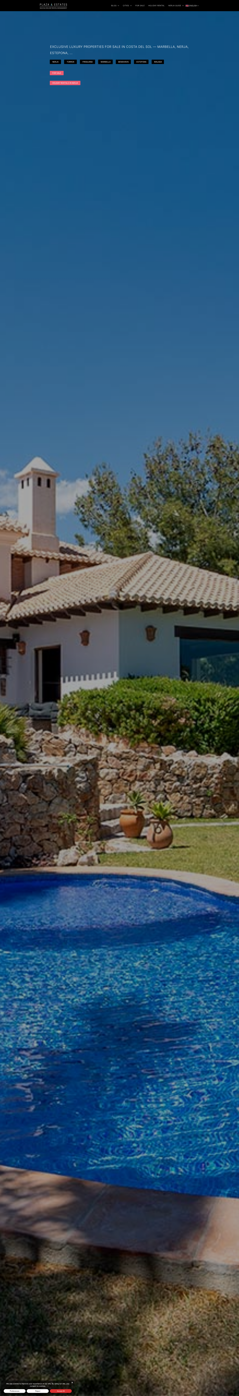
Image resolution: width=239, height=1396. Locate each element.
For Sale (140, 5)
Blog (114, 5)
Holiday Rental (156, 5)
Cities (126, 5)
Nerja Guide (174, 5)
